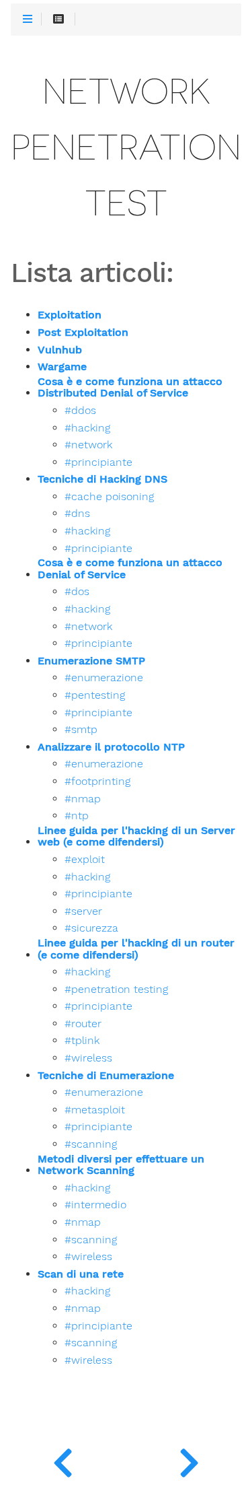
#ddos (80, 411)
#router (83, 1024)
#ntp (77, 816)
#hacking (87, 428)
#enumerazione (104, 678)
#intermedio (95, 1205)
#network (88, 445)
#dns (77, 514)
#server (83, 911)
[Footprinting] (63, 1459)
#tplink (82, 1041)
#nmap (83, 799)
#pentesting (95, 695)
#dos (77, 592)
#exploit (85, 860)
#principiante (98, 462)
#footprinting (97, 781)
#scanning (91, 1144)
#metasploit (95, 1110)
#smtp (81, 730)
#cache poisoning (109, 497)
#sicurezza (91, 928)
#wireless (88, 1058)
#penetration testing (116, 989)
